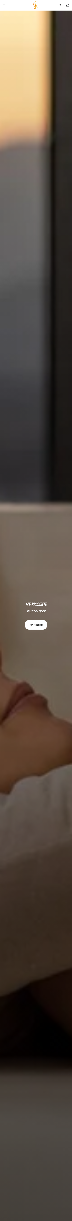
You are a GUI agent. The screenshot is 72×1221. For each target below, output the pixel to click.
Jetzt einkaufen (36, 624)
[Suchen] (60, 5)
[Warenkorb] (68, 5)
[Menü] (4, 5)
